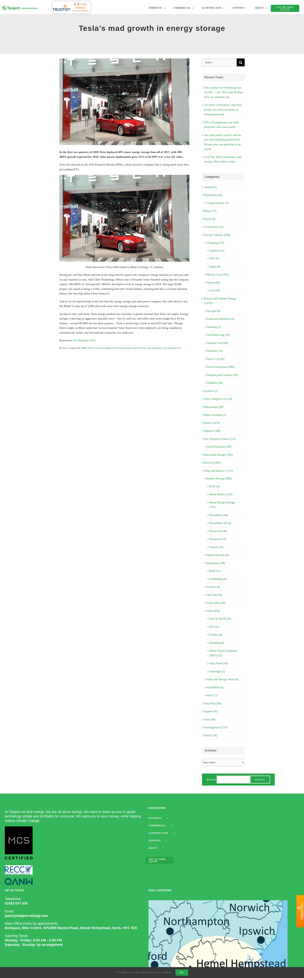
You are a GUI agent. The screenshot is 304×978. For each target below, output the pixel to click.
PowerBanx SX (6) (220, 523)
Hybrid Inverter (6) (218, 555)
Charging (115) (215, 242)
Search (212, 779)
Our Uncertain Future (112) (219, 438)
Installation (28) (216, 563)
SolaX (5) (212, 695)
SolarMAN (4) (215, 687)
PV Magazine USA (84, 340)
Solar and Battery (154, 348)
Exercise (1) (211, 390)
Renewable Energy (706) (218, 454)
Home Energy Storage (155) (222, 505)
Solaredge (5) (217, 671)
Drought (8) (213, 310)
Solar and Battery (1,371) (218, 470)
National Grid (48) (217, 342)
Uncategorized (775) (216, 727)
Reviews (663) (212, 462)
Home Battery (105, 348)
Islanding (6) (216, 642)
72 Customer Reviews (80, 11)
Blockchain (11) (213, 195)
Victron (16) (216, 547)
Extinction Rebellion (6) (220, 318)
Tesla (164, 348)
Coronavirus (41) (214, 226)
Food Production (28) (219, 446)
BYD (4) (214, 486)
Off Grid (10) (214, 594)
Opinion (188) (212, 430)
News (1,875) (212, 422)
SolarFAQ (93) (212, 703)
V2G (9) (214, 258)
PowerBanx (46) (218, 515)
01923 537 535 (16, 903)
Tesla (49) (209, 719)
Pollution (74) (215, 350)
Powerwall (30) (218, 531)
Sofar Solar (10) (216, 602)
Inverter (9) (213, 586)
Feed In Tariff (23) (220, 618)
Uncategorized (174, 348)
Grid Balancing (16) (218, 334)
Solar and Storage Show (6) (222, 679)
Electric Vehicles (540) (217, 234)
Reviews (142, 348)
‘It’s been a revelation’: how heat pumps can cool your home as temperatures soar (223, 109)
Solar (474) (213, 610)
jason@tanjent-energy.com (26, 916)
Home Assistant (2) (215, 414)
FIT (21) (214, 626)
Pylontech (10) (217, 539)
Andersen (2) (216, 250)
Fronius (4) (215, 634)
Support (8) (210, 711)
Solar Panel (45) (218, 663)
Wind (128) (210, 735)
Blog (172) (210, 210)
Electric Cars (93, 348)
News (135, 348)
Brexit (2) (209, 218)
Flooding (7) (214, 326)
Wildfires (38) (215, 382)
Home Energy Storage (122, 348)
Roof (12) (215, 570)
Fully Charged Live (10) (218, 398)
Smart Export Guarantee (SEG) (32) (223, 653)
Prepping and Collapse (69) (222, 374)
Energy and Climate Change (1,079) (220, 301)
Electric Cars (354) (217, 274)
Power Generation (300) (220, 366)
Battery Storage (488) (219, 478)
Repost (65, 348)
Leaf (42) (214, 290)
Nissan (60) (213, 282)
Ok (182, 972)
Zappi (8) (214, 266)
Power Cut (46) (215, 358)
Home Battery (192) (220, 494)
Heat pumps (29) (213, 406)
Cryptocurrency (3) (218, 202)
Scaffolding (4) (218, 578)
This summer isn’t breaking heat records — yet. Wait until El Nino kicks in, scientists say (223, 92)
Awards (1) (210, 187)
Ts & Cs (168, 972)
